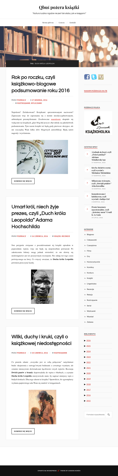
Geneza (62, 22)
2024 (88, 351)
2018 (88, 384)
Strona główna (48, 22)
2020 (88, 373)
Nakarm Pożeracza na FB (95, 91)
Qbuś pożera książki (59, 7)
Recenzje (66, 236)
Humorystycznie (93, 262)
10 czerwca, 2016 (40, 353)
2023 (88, 357)
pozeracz (21, 100)
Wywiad (90, 316)
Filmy (89, 251)
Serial (89, 305)
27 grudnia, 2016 (39, 100)
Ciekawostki (92, 240)
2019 (88, 379)
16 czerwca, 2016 (40, 236)
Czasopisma (91, 245)
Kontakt (73, 22)
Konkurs (90, 273)
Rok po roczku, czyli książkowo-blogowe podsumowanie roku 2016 (41, 84)
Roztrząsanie (23, 103)
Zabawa (90, 322)
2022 (88, 362)
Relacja (90, 294)
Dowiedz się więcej (23, 181)
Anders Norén (74, 471)
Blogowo (90, 234)
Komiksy (90, 267)
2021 (88, 368)
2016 (88, 395)
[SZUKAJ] (108, 414)
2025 (88, 346)
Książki (57, 236)
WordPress (52, 471)
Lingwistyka (91, 283)
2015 (88, 401)
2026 (88, 340)
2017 (88, 390)
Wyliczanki (36, 103)
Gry (88, 256)
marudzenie (56, 119)
